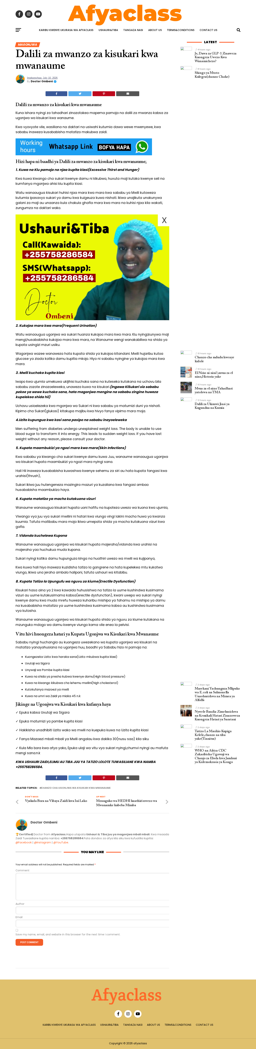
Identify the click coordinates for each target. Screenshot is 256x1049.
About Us (155, 30)
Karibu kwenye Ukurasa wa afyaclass (66, 30)
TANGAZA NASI (133, 30)
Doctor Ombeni (42, 81)
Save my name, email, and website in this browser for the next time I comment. (68, 934)
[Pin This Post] (104, 93)
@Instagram (42, 842)
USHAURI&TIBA (108, 30)
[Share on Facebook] (56, 93)
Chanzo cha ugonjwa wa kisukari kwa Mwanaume (76, 788)
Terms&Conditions (180, 30)
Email (19, 917)
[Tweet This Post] (79, 93)
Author (20, 904)
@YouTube (60, 842)
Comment (22, 870)
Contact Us (208, 30)
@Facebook (24, 842)
